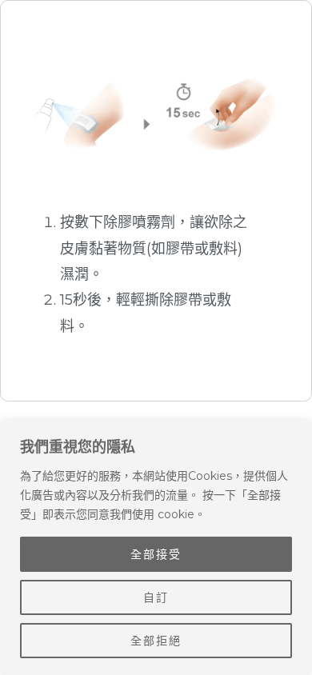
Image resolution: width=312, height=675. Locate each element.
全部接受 (156, 554)
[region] (156, 548)
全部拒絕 (156, 640)
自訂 (156, 597)
